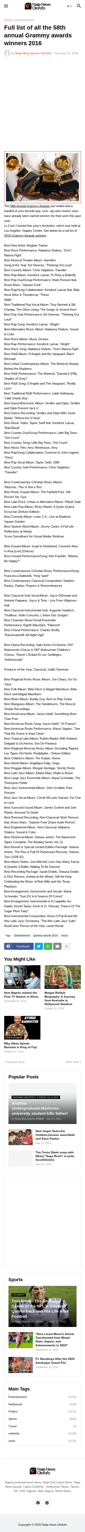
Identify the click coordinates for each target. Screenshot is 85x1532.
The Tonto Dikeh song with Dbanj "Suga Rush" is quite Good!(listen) (54, 1156)
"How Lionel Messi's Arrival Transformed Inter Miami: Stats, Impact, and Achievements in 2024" (54, 1339)
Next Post (72, 1062)
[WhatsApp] (48, 946)
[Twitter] (39, 946)
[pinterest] (47, 1502)
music (64, 935)
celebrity (42, 1433)
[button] (5, 6)
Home (8, 20)
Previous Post (15, 1062)
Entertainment (24, 20)
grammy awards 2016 (45, 935)
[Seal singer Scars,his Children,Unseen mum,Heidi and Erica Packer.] (20, 1137)
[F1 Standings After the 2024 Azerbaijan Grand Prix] (20, 1365)
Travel (42, 1426)
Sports (42, 1418)
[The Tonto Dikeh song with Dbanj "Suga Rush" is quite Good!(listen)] (20, 1158)
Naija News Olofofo (54, 1524)
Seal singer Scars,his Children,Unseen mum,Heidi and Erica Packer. (55, 1134)
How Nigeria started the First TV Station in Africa (21, 994)
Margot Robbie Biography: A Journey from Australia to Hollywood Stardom (60, 998)
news (42, 1440)
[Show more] (67, 946)
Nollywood (42, 1404)
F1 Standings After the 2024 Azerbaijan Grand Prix (54, 1360)
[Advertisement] (42, 103)
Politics (42, 1411)
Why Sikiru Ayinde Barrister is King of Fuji (20, 1045)
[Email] (57, 946)
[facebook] (37, 1502)
